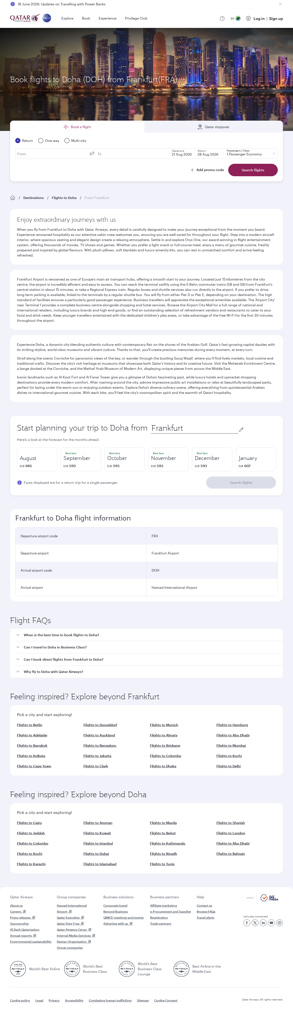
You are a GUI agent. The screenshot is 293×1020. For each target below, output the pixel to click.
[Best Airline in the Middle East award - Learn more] (181, 969)
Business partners (164, 897)
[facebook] (246, 922)
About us (16, 905)
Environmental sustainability (30, 941)
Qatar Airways (21, 897)
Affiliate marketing (163, 905)
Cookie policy (20, 1000)
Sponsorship (19, 923)
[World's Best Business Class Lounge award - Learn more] (127, 969)
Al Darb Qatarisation (24, 929)
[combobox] (195, 428)
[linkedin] (263, 922)
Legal (39, 1000)
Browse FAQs (206, 911)
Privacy (54, 1000)
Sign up (276, 18)
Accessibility (74, 1000)
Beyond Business (115, 911)
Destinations (33, 198)
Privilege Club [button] (136, 18)
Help (200, 897)
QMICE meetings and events (123, 917)
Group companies (71, 897)
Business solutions (118, 897)
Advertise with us (115, 923)
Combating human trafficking (110, 1000)
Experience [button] (107, 18)
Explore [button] (67, 18)
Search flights (241, 482)
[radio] (37, 459)
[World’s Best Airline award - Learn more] (18, 969)
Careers (15, 911)
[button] (149, 635)
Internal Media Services (74, 935)
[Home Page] (12, 197)
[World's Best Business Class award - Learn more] (72, 969)
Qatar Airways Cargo (72, 929)
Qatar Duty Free (68, 923)
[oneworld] (46, 18)
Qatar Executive (68, 917)
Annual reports (21, 935)
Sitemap (143, 1000)
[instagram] (279, 922)
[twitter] (255, 922)
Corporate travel (115, 905)
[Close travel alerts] (280, 4)
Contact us (204, 905)
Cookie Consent (165, 1000)
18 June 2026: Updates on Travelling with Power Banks (62, 4)
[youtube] (271, 922)
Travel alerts (205, 917)
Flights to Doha (64, 198)
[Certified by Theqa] (262, 900)
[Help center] (222, 18)
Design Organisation (72, 941)
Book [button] (86, 18)
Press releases (20, 917)
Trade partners (160, 923)
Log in (259, 18)
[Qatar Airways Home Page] (25, 18)
